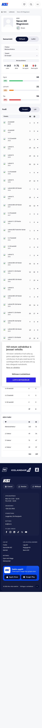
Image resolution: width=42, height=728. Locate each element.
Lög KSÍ (25, 545)
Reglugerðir (27, 547)
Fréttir (5, 545)
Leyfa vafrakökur (21, 380)
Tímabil (7, 53)
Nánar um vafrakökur (13, 367)
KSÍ (5, 4)
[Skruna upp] (37, 586)
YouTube (26, 532)
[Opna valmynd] (37, 4)
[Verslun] (24, 4)
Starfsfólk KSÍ (7, 547)
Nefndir (5, 550)
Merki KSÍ (26, 550)
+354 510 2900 (10, 509)
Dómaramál (6, 561)
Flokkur (7, 47)
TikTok (18, 532)
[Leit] (31, 4)
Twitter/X (22, 532)
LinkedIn (14, 532)
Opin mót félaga (8, 558)
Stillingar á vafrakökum (26, 586)
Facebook (6, 532)
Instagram (10, 532)
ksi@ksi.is (8, 524)
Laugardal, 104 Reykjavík (13, 516)
